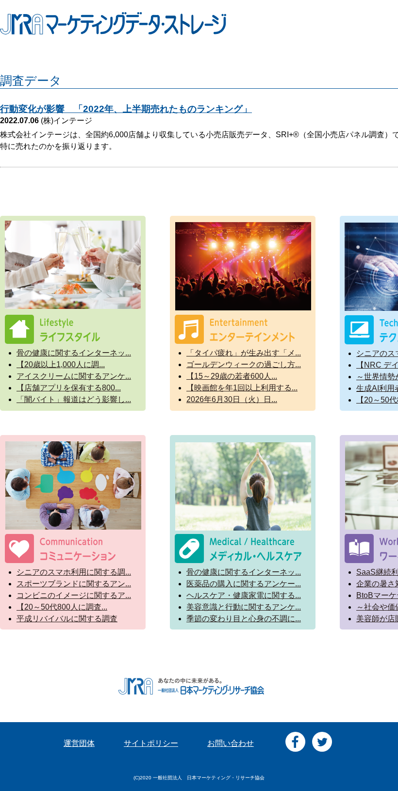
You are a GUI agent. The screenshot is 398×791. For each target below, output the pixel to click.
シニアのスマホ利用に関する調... (74, 572)
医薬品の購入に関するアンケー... (243, 584)
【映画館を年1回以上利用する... (242, 388)
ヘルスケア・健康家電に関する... (243, 595)
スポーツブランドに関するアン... (74, 584)
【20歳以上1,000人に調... (61, 364)
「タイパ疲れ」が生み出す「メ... (243, 353)
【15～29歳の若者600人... (231, 376)
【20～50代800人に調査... (62, 607)
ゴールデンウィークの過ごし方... (243, 364)
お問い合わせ (230, 743)
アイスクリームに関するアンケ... (74, 376)
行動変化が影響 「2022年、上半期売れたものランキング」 (126, 109)
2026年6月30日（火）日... (231, 399)
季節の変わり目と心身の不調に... (243, 618)
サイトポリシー (151, 743)
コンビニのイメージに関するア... (74, 595)
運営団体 (79, 743)
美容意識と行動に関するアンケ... (243, 607)
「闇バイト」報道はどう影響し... (74, 399)
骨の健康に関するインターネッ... (74, 353)
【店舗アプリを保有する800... (69, 388)
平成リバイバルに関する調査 (67, 618)
